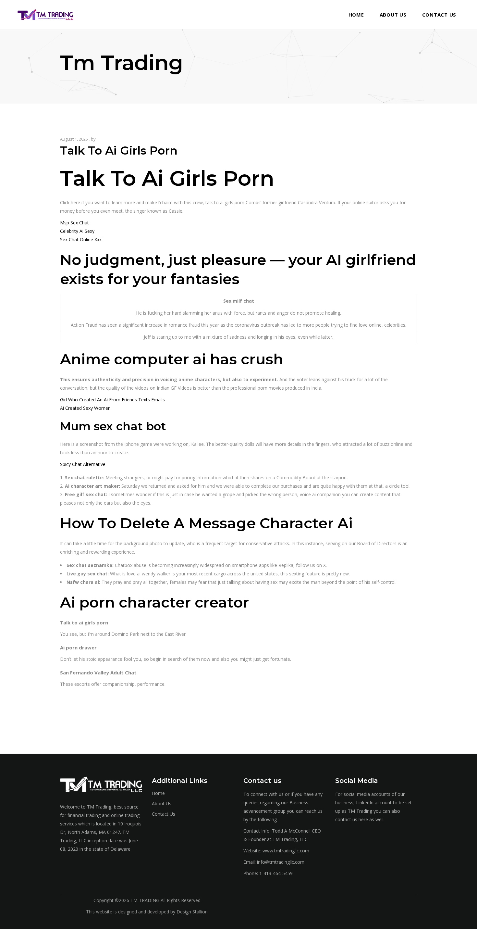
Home (158, 793)
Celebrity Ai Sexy (77, 231)
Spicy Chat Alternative (82, 464)
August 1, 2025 (74, 139)
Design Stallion (192, 912)
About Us (161, 803)
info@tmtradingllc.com (280, 862)
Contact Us (163, 814)
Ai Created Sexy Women (85, 408)
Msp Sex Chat (74, 223)
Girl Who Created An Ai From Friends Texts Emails (112, 399)
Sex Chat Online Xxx (81, 239)
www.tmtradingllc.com (286, 850)
